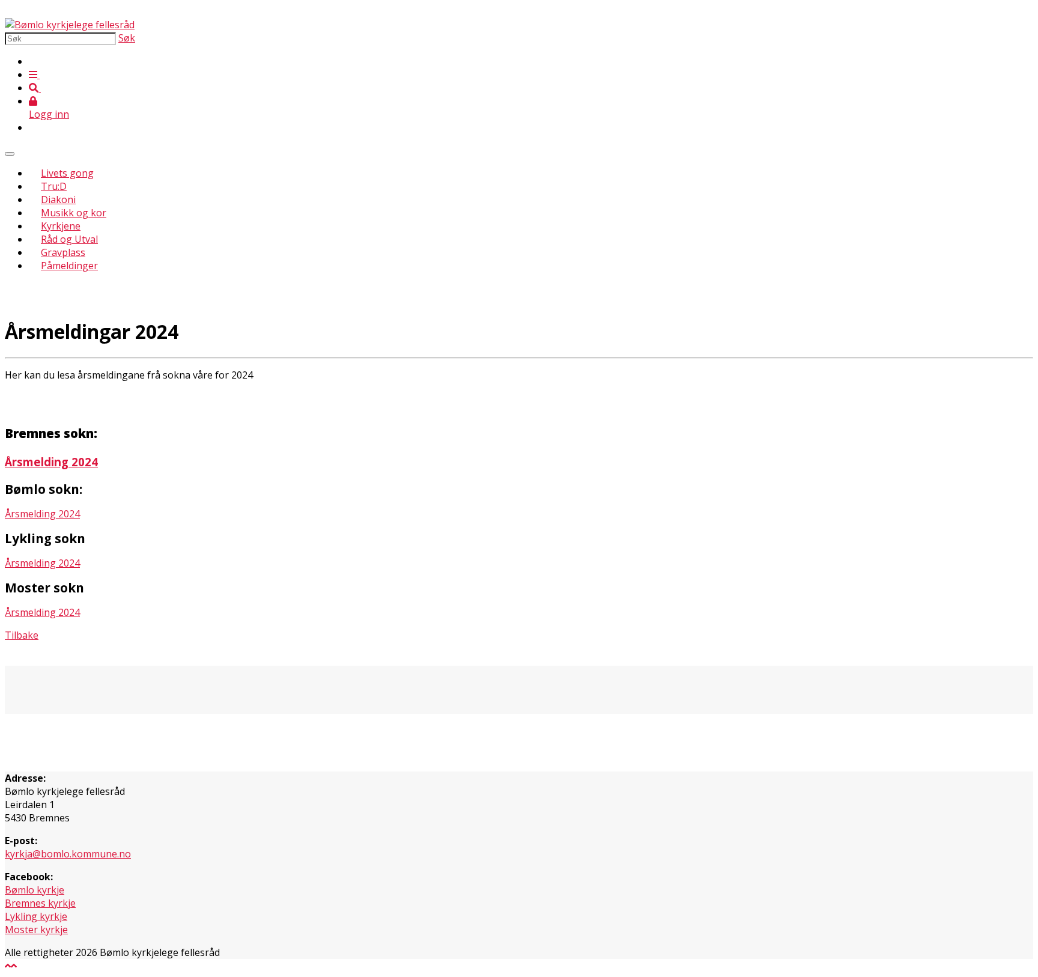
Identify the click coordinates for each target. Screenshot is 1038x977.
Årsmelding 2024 (51, 461)
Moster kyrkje (36, 929)
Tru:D (54, 186)
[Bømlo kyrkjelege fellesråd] (70, 24)
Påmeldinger (69, 265)
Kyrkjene (60, 226)
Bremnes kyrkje (40, 903)
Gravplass (63, 252)
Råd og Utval (69, 239)
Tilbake (21, 635)
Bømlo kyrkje (34, 889)
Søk (126, 37)
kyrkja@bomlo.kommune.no (68, 853)
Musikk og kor (73, 212)
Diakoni (58, 199)
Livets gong (67, 173)
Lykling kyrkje (36, 916)
